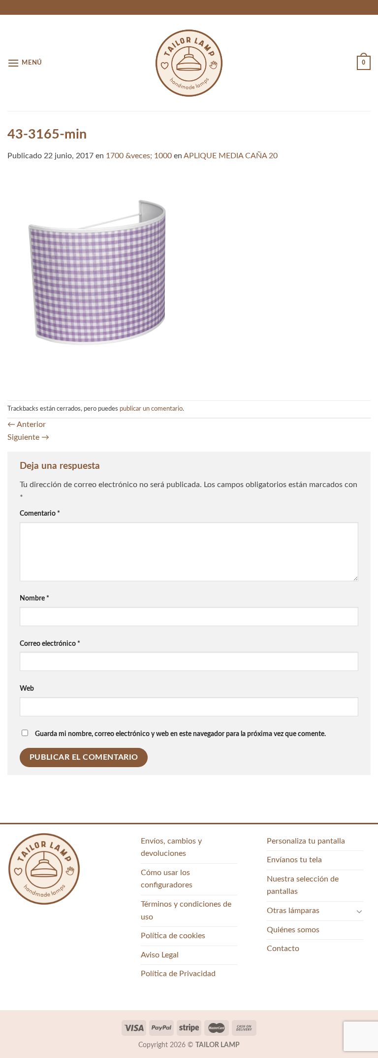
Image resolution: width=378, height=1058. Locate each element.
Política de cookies (173, 936)
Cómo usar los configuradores (166, 879)
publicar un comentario (151, 409)
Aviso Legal (160, 955)
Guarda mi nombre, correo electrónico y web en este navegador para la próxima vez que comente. (180, 734)
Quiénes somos (293, 930)
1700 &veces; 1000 (139, 156)
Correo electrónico (50, 643)
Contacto (283, 948)
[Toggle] (359, 911)
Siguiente (28, 437)
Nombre (34, 598)
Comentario (40, 513)
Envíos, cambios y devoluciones (171, 847)
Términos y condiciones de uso (186, 910)
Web (27, 688)
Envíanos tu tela (294, 860)
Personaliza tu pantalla (306, 841)
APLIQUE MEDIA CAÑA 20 (231, 156)
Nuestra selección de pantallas (303, 885)
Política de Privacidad (178, 974)
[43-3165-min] (189, 281)
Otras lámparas (293, 911)
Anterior (26, 424)
